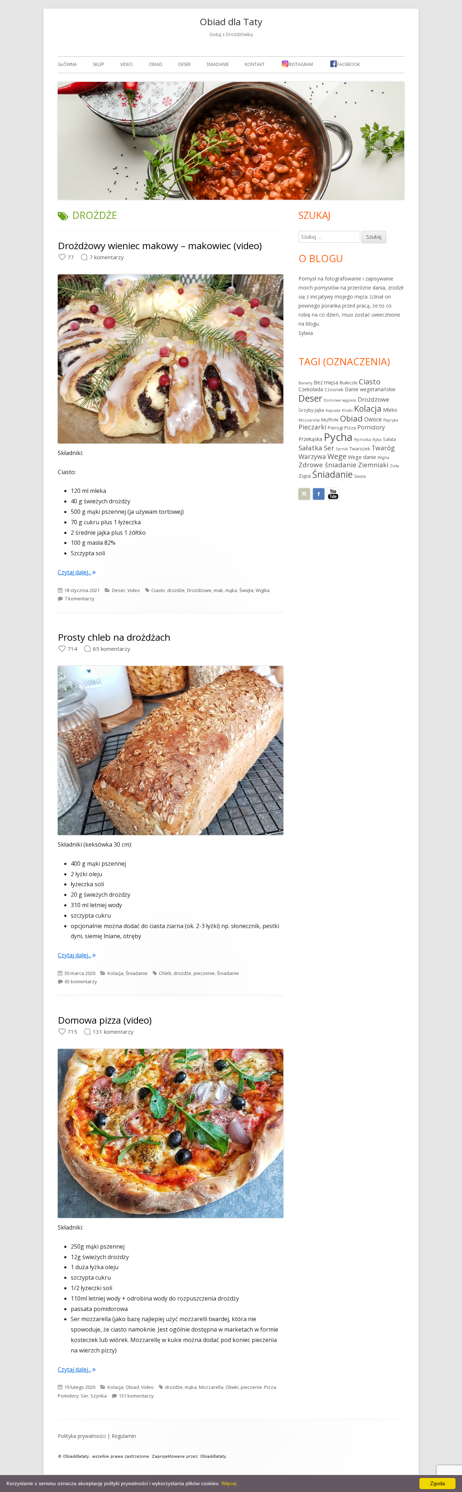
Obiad (155, 64)
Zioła (394, 465)
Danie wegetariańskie (370, 389)
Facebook (348, 64)
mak (218, 590)
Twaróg (383, 447)
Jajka (319, 410)
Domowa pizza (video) (105, 1020)
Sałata (389, 439)
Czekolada (310, 389)
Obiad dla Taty (231, 21)
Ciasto (158, 590)
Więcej (228, 1483)
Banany (305, 382)
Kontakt (255, 64)
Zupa (304, 475)
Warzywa (312, 456)
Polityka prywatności (82, 1436)
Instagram (301, 64)
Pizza (270, 1387)
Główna (67, 64)
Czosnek (333, 390)
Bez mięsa (326, 382)
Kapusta (333, 410)
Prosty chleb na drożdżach (114, 637)
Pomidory (68, 1395)
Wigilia (263, 590)
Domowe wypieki (340, 400)
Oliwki (232, 1387)
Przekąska (310, 439)
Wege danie (362, 457)
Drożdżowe (199, 590)
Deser (184, 64)
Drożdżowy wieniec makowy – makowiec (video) (160, 245)
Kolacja (115, 973)
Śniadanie (217, 64)
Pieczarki (312, 427)
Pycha (338, 437)
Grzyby (305, 410)
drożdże (176, 590)
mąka (231, 590)
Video (126, 64)
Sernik (342, 448)
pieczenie (204, 973)
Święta (246, 590)
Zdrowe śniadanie (327, 464)
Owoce (373, 419)
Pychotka (362, 439)
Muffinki (330, 420)
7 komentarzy (80, 598)
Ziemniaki (373, 464)
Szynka (99, 1395)
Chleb (165, 973)
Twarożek (359, 449)
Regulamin (124, 1436)
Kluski (347, 410)
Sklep (98, 64)
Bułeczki (348, 383)
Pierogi (335, 428)
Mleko (390, 409)
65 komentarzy (81, 981)
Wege (336, 456)
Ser (84, 1395)
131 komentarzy (136, 1395)
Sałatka (310, 448)
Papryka (390, 420)
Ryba (377, 439)
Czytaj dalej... (77, 572)
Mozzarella (211, 1387)
